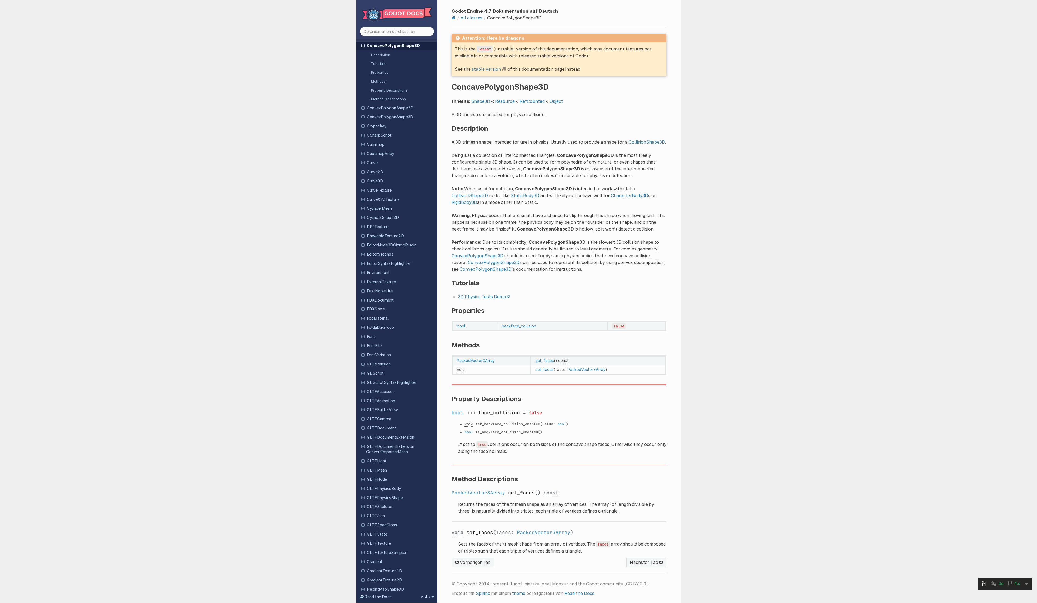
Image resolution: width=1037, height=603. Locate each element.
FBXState (376, 309)
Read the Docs (579, 593)
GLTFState (377, 534)
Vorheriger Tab (475, 562)
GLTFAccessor (380, 391)
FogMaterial (378, 318)
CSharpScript (379, 135)
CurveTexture (379, 190)
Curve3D (375, 181)
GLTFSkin (376, 515)
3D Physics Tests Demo (482, 296)
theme (518, 593)
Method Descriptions (388, 99)
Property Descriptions (389, 90)
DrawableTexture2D (385, 235)
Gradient (374, 561)
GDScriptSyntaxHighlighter (392, 382)
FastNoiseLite (380, 291)
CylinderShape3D (383, 217)
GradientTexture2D (384, 580)
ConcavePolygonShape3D (393, 45)
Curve (372, 162)
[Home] (454, 18)
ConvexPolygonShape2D (390, 108)
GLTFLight (376, 461)
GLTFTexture (379, 543)
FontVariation (379, 355)
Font (371, 336)
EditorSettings (380, 254)
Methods (378, 81)
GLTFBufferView (382, 409)
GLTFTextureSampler (386, 552)
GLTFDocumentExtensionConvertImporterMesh (390, 449)
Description (380, 55)
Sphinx (483, 593)
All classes (471, 18)
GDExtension (379, 364)
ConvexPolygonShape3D (390, 116)
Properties (379, 72)
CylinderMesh (379, 208)
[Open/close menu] (363, 45)
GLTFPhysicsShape (385, 497)
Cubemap (376, 144)
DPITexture (377, 226)
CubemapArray (380, 153)
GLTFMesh (377, 470)
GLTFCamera (379, 418)
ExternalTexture (381, 281)
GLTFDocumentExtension (390, 437)
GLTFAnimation (381, 400)
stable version (486, 69)
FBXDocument (380, 300)
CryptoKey (376, 126)
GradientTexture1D (384, 570)
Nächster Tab (644, 562)
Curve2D (375, 172)
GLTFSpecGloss (382, 525)
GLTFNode (377, 479)
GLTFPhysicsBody (384, 488)
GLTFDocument (381, 428)
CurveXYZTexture (383, 199)
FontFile (374, 345)
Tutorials (378, 63)
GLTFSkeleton (380, 506)
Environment (378, 272)
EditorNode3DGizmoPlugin (391, 245)
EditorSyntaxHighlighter (389, 263)
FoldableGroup (380, 327)
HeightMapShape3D (385, 589)
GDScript (375, 373)
